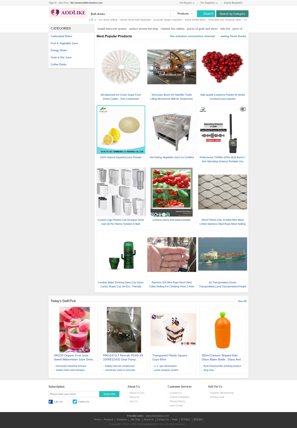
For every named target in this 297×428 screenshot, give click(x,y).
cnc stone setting (100, 19)
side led (225, 28)
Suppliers (122, 419)
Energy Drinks (59, 50)
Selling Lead (217, 397)
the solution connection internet (192, 36)
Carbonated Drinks (61, 36)
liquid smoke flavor (187, 19)
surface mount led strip (143, 28)
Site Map (135, 419)
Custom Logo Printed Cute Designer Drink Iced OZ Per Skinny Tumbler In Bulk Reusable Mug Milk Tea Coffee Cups (121, 224)
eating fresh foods (233, 36)
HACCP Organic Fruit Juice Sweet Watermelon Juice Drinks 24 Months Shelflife (74, 358)
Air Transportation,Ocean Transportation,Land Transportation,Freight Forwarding (222, 286)
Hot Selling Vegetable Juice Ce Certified (172, 157)
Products (109, 419)
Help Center (176, 405)
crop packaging (244, 19)
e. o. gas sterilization (165, 366)
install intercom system (112, 28)
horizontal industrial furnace (71, 366)
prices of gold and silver (202, 28)
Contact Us (176, 392)
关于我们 (185, 419)
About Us (134, 397)
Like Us (58, 401)
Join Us (133, 401)
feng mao (209, 370)
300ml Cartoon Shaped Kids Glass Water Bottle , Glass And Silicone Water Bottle (221, 358)
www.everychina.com (157, 415)
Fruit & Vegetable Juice (64, 43)
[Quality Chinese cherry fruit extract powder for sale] (171, 215)
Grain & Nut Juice (61, 57)
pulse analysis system (166, 370)
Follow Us (84, 401)
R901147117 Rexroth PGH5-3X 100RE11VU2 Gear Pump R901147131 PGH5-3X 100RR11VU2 (123, 358)
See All (242, 301)
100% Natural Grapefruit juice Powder (121, 157)
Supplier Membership (222, 392)
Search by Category (232, 13)
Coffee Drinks (59, 64)
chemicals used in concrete (120, 370)
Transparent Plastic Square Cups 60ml (169, 357)
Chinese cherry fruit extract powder (172, 220)
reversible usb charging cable (217, 19)
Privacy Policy (177, 401)
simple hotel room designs (70, 370)
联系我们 (198, 419)
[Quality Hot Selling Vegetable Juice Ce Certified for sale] (171, 153)
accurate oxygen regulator (160, 19)
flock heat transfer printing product (222, 366)
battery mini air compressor (120, 366)
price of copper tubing (247, 28)
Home (97, 419)
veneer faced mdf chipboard (127, 19)
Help (174, 419)
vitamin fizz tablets (172, 28)
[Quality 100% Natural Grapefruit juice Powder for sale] (120, 153)
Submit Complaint (179, 397)
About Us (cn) (136, 392)
